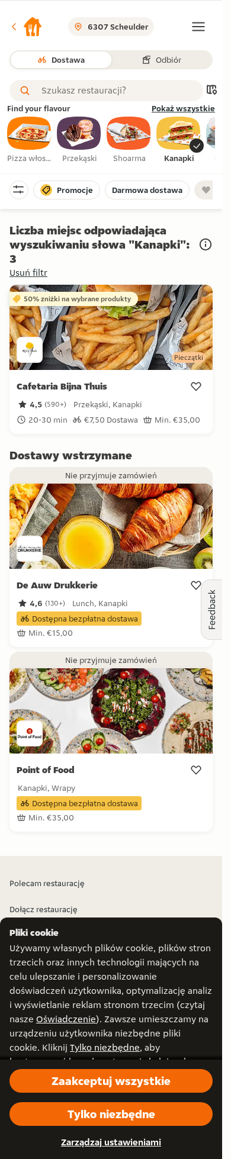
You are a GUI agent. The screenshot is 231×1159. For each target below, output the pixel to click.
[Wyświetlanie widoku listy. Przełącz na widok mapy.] (211, 90)
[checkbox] (29, 140)
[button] (26, 26)
